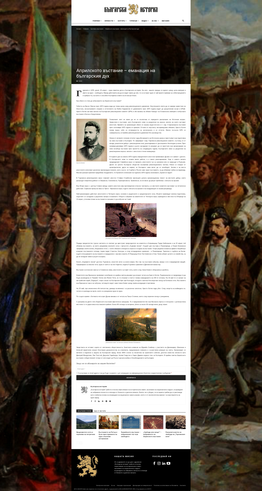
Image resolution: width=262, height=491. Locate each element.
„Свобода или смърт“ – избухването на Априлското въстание (152, 434)
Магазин (165, 21)
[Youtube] (111, 401)
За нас (154, 21)
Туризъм (133, 21)
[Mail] (103, 401)
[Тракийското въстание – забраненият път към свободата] (131, 422)
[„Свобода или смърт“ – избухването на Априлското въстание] (153, 422)
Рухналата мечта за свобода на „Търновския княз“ (175, 434)
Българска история (99, 386)
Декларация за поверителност (142, 485)
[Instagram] (96, 401)
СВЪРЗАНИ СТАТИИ (84, 411)
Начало (78, 29)
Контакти (183, 485)
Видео (144, 21)
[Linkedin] (99, 401)
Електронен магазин (102, 485)
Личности (108, 21)
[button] (183, 21)
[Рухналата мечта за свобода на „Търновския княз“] (176, 422)
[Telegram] (107, 401)
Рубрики (96, 21)
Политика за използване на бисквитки (166, 485)
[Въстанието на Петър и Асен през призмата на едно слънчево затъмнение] (109, 422)
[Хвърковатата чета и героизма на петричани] (86, 422)
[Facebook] (92, 401)
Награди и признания (124, 485)
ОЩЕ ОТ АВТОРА (100, 411)
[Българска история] (131, 9)
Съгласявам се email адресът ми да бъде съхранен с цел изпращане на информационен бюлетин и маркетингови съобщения (125, 373)
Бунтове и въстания (97, 29)
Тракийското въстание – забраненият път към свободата (130, 434)
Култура (121, 21)
